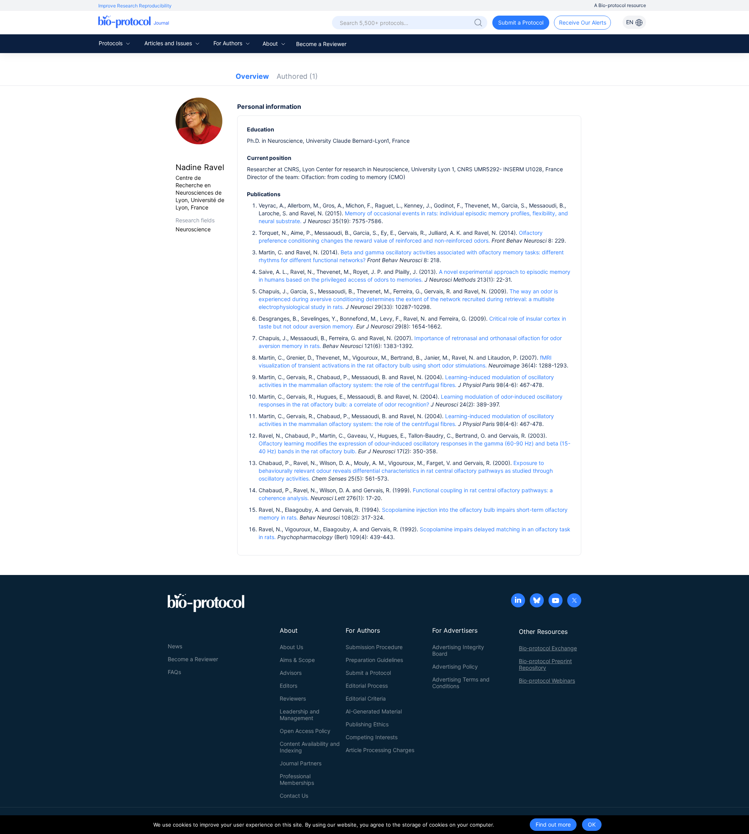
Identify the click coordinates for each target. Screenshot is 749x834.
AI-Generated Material (374, 711)
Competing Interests (372, 737)
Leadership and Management (299, 714)
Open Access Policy (305, 731)
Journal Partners (300, 763)
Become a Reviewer (321, 44)
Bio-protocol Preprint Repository (545, 664)
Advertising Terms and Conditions (461, 682)
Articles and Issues (168, 43)
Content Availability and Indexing (310, 747)
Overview (252, 76)
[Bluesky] (537, 601)
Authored (297, 76)
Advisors (291, 672)
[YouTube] (555, 601)
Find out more (553, 824)
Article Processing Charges (380, 750)
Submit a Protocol (520, 22)
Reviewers (293, 698)
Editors (288, 685)
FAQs (174, 672)
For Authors (228, 43)
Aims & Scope (297, 660)
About (271, 43)
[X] (574, 601)
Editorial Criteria (366, 698)
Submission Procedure (374, 647)
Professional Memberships (297, 779)
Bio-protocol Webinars (547, 680)
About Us (291, 647)
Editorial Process (367, 685)
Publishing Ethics (367, 724)
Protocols (111, 43)
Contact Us (294, 795)
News (175, 646)
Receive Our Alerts (582, 22)
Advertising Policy (455, 666)
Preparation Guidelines (374, 660)
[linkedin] (518, 601)
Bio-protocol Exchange (548, 648)
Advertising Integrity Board (458, 650)
